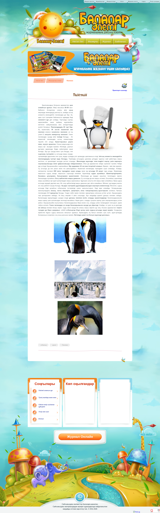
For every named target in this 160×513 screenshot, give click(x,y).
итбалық (44, 345)
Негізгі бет (39, 81)
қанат (54, 345)
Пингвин (70, 81)
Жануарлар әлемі (55, 81)
